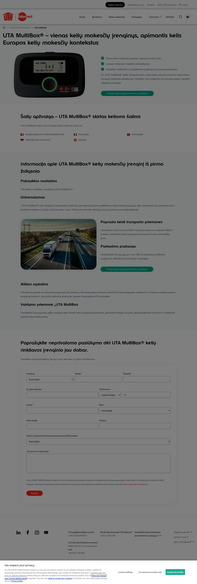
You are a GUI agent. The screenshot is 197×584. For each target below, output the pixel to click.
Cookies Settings (125, 572)
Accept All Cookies (175, 572)
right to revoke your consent (60, 578)
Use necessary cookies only (150, 572)
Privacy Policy (17, 581)
